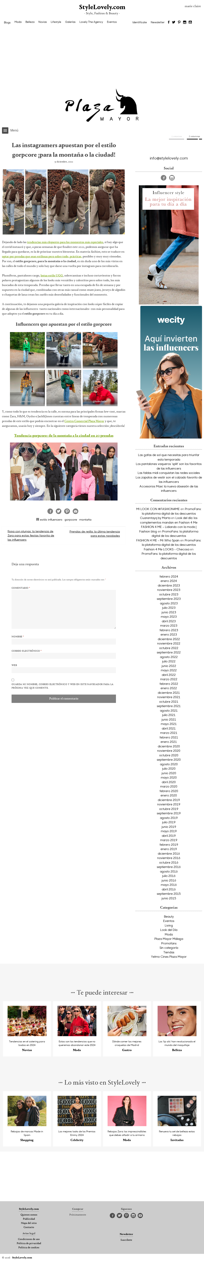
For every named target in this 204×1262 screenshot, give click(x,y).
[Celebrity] (77, 1125)
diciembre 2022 (169, 639)
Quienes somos (29, 1215)
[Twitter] (174, 22)
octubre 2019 (168, 809)
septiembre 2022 (169, 652)
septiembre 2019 (169, 813)
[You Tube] (190, 22)
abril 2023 (169, 621)
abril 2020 (169, 782)
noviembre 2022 (168, 643)
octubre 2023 (168, 594)
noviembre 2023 (168, 590)
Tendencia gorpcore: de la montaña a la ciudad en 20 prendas (63, 436)
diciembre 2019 (169, 800)
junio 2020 (169, 773)
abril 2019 (169, 836)
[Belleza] (177, 1035)
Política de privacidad (29, 1243)
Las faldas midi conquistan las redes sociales (169, 473)
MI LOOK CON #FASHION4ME (158, 509)
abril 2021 (169, 728)
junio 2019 (169, 827)
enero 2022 (169, 688)
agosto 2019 (169, 818)
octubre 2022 (168, 648)
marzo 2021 (168, 733)
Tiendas (168, 952)
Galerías (70, 22)
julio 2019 (169, 822)
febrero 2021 (169, 737)
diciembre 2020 (169, 746)
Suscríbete (126, 1240)
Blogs (7, 22)
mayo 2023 (169, 616)
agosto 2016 (169, 871)
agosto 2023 (169, 603)
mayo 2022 (169, 670)
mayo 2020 (169, 777)
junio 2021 (169, 719)
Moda (18, 22)
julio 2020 (169, 768)
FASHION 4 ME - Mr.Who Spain (157, 540)
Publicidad (29, 1219)
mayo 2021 (169, 724)
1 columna (177, 136)
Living (169, 925)
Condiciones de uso (29, 1239)
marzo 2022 (168, 679)
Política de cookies (28, 1247)
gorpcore (71, 519)
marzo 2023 (168, 625)
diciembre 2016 (169, 853)
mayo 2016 (169, 885)
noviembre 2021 (168, 697)
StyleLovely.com (102, 7)
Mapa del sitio (29, 1223)
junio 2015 (169, 898)
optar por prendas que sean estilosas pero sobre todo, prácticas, (42, 256)
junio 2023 (169, 612)
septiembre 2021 (169, 706)
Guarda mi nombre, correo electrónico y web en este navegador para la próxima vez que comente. (63, 686)
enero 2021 (169, 742)
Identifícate (139, 22)
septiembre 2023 (169, 599)
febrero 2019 (169, 844)
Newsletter (158, 22)
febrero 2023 (169, 630)
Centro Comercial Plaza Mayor (84, 421)
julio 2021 (169, 715)
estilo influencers (51, 519)
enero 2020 (169, 795)
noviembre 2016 (168, 858)
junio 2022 (169, 666)
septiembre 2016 (169, 867)
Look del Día (168, 930)
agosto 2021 (169, 710)
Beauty (169, 916)
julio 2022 (169, 661)
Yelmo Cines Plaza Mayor (169, 957)
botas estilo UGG (52, 275)
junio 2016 (169, 880)
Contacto (29, 1227)
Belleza (30, 22)
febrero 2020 (169, 791)
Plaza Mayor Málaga (168, 939)
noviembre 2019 (168, 804)
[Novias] (27, 1035)
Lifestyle (56, 22)
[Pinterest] (179, 22)
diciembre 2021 (169, 693)
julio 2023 (169, 608)
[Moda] (77, 1035)
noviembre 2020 (168, 751)
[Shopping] (27, 1125)
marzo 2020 (168, 786)
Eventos (112, 22)
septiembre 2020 (169, 759)
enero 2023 (169, 634)
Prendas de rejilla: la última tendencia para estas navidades (95, 533)
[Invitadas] (177, 1125)
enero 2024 (169, 581)
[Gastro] (127, 1035)
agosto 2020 (169, 764)
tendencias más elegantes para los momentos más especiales (65, 242)
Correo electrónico (27, 651)
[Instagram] (184, 22)
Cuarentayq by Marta (155, 518)
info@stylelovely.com (169, 157)
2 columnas (194, 136)
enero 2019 (169, 849)
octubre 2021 (168, 701)
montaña (85, 519)
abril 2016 (169, 889)
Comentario (21, 588)
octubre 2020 (168, 755)
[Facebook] (169, 22)
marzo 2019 (168, 840)
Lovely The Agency (91, 22)
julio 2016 (169, 876)
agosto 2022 (169, 657)
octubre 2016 (168, 862)
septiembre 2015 (169, 894)
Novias (42, 22)
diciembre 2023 (169, 585)
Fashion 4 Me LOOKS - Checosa (166, 549)
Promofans (169, 943)
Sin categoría (169, 948)
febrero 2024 (169, 576)
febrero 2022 (169, 684)
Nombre (18, 637)
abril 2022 (169, 675)
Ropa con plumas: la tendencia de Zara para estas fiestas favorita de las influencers (31, 535)
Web (14, 665)
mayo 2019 (169, 831)
